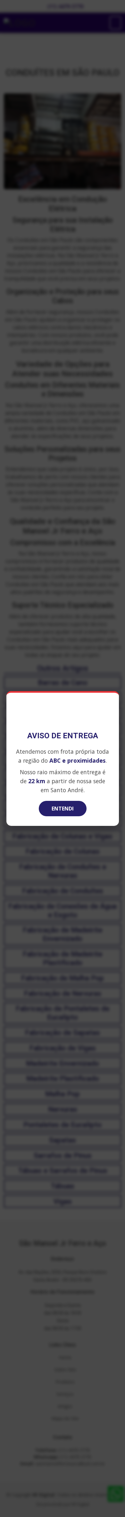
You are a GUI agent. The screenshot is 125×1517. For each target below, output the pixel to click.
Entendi (63, 808)
